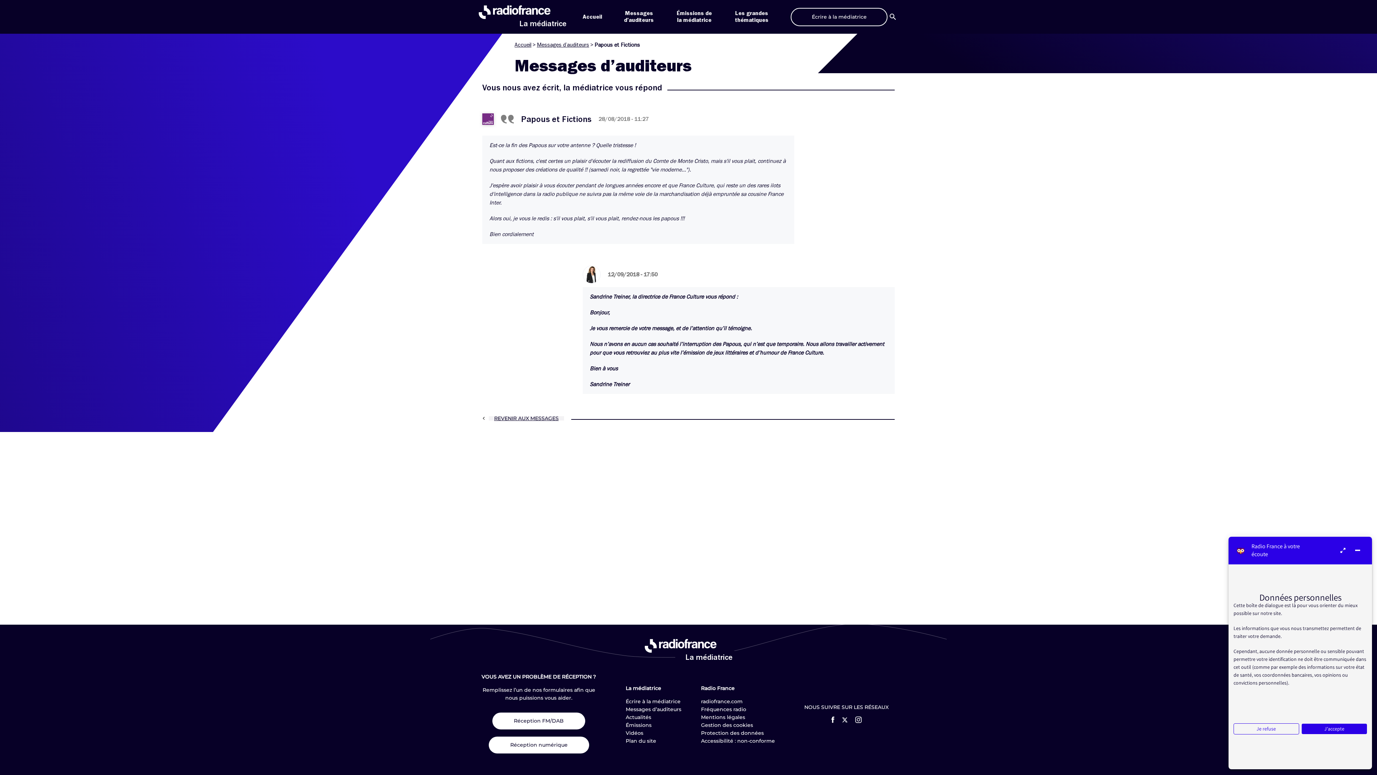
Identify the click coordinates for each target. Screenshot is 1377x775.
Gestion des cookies (727, 725)
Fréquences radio (723, 709)
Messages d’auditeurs (563, 45)
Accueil (592, 17)
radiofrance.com (722, 701)
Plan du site (641, 741)
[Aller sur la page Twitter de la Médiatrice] (845, 720)
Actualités (638, 717)
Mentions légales (723, 717)
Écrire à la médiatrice (653, 701)
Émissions (639, 725)
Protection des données (732, 733)
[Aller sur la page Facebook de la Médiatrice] (832, 720)
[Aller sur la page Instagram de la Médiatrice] (858, 720)
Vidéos (634, 733)
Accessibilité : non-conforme (738, 741)
